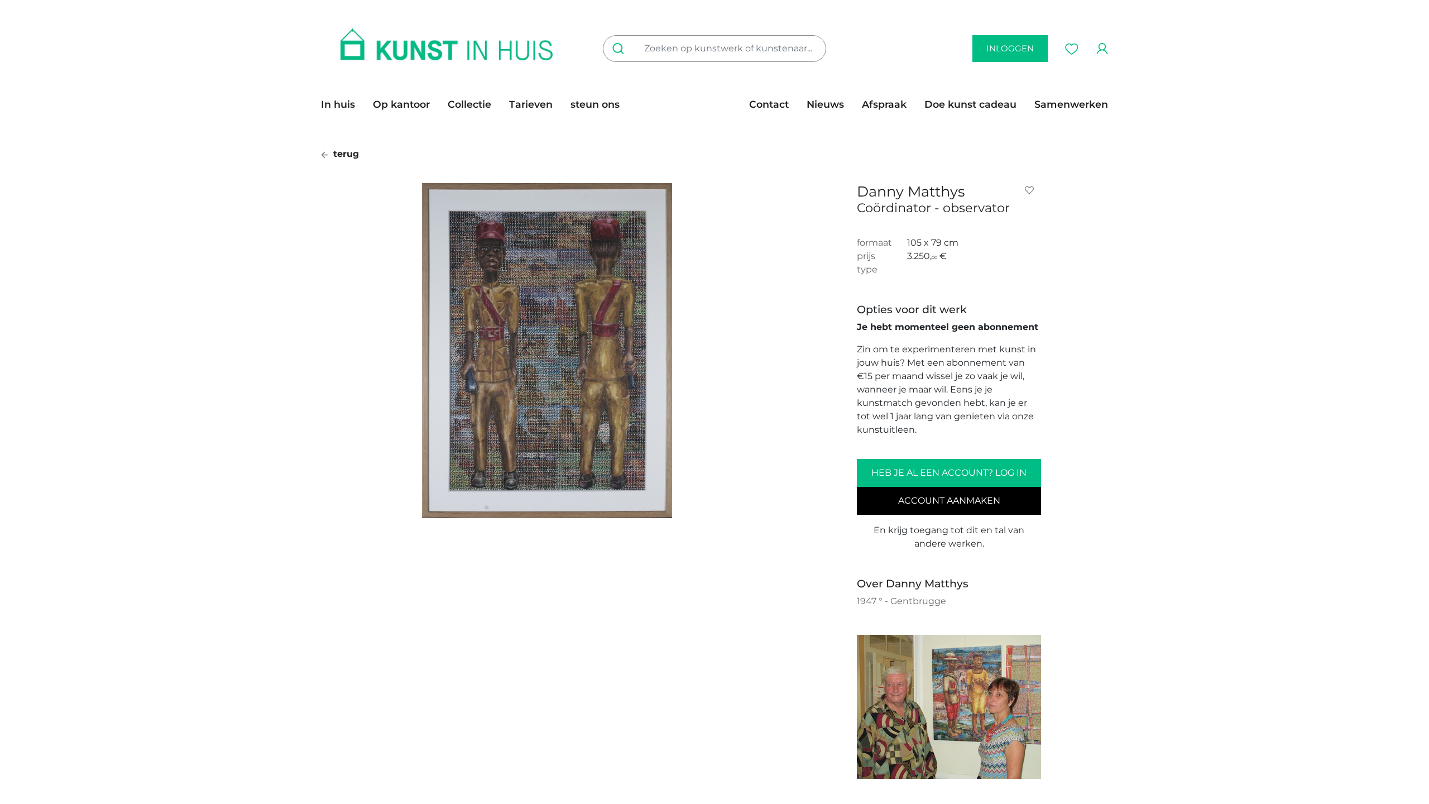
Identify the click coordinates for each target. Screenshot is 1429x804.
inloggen (1010, 48)
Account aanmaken (949, 500)
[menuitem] (342, 104)
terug (344, 154)
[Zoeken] (620, 48)
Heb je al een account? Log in (949, 472)
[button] (1031, 190)
